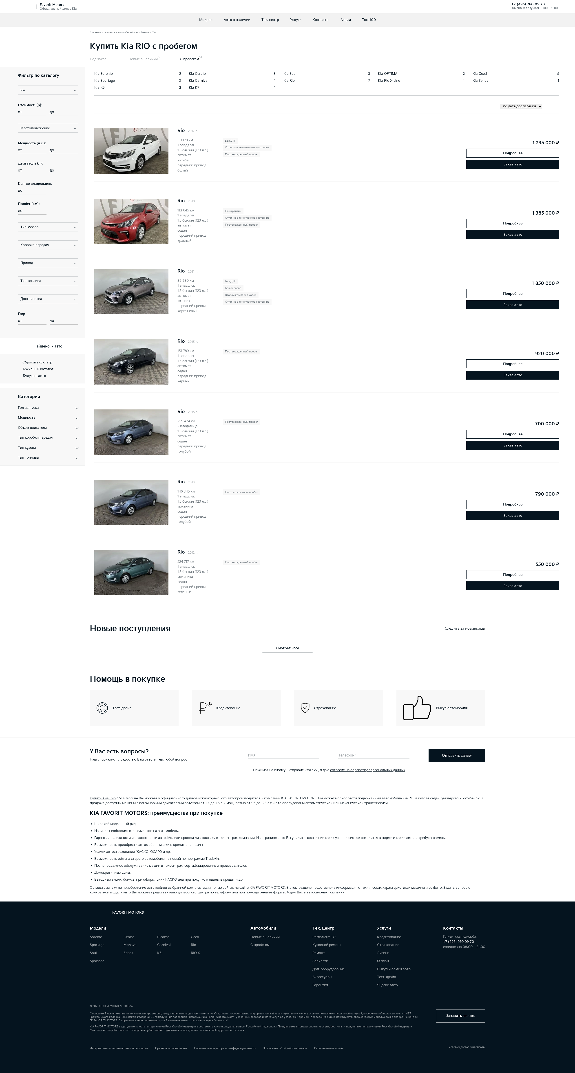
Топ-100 (369, 20)
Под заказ (98, 59)
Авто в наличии (237, 20)
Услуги (295, 20)
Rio (181, 130)
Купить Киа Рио (103, 798)
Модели (205, 20)
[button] (48, 90)
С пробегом (189, 59)
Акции (346, 20)
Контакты (321, 20)
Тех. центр (270, 20)
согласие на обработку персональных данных (367, 770)
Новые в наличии (143, 59)
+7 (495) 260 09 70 (528, 4)
